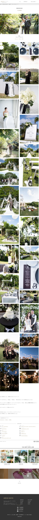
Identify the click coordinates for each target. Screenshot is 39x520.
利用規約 (17, 514)
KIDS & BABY (33, 1)
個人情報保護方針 (21, 514)
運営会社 (30, 514)
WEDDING (25, 1)
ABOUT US (8, 514)
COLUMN (21, 501)
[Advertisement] (19, 491)
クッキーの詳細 (26, 514)
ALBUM (19, 10)
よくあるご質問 (13, 514)
